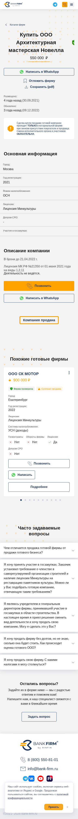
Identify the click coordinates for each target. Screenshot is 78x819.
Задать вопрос (39, 716)
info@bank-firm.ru (43, 769)
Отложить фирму (42, 80)
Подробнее (39, 486)
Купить (41, 372)
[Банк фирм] (13, 4)
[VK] (31, 779)
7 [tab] (47, 500)
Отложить (44, 378)
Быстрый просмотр (50, 385)
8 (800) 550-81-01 (43, 760)
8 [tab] (51, 500)
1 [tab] (21, 500)
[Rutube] (50, 779)
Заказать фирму (64, 4)
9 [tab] (56, 500)
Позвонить (43, 285)
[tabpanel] (39, 431)
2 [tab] (25, 500)
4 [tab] (34, 500)
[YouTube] (40, 779)
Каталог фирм (17, 24)
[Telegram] (25, 779)
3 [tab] (29, 500)
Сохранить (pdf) (42, 86)
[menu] (71, 4)
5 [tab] (38, 500)
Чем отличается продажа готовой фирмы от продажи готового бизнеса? (35, 550)
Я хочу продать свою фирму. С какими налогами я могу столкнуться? (30, 662)
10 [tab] (60, 500)
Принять (53, 807)
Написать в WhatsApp (42, 71)
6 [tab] (43, 500)
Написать (25, 474)
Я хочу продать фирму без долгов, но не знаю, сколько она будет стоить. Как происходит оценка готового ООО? (36, 643)
